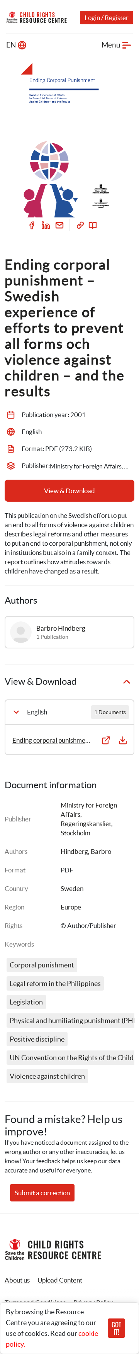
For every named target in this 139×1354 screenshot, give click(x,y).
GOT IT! (116, 1328)
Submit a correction (42, 1192)
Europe (71, 907)
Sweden (72, 888)
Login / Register (107, 17)
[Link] (80, 225)
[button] (59, 1280)
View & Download (69, 490)
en (11, 45)
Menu (111, 45)
